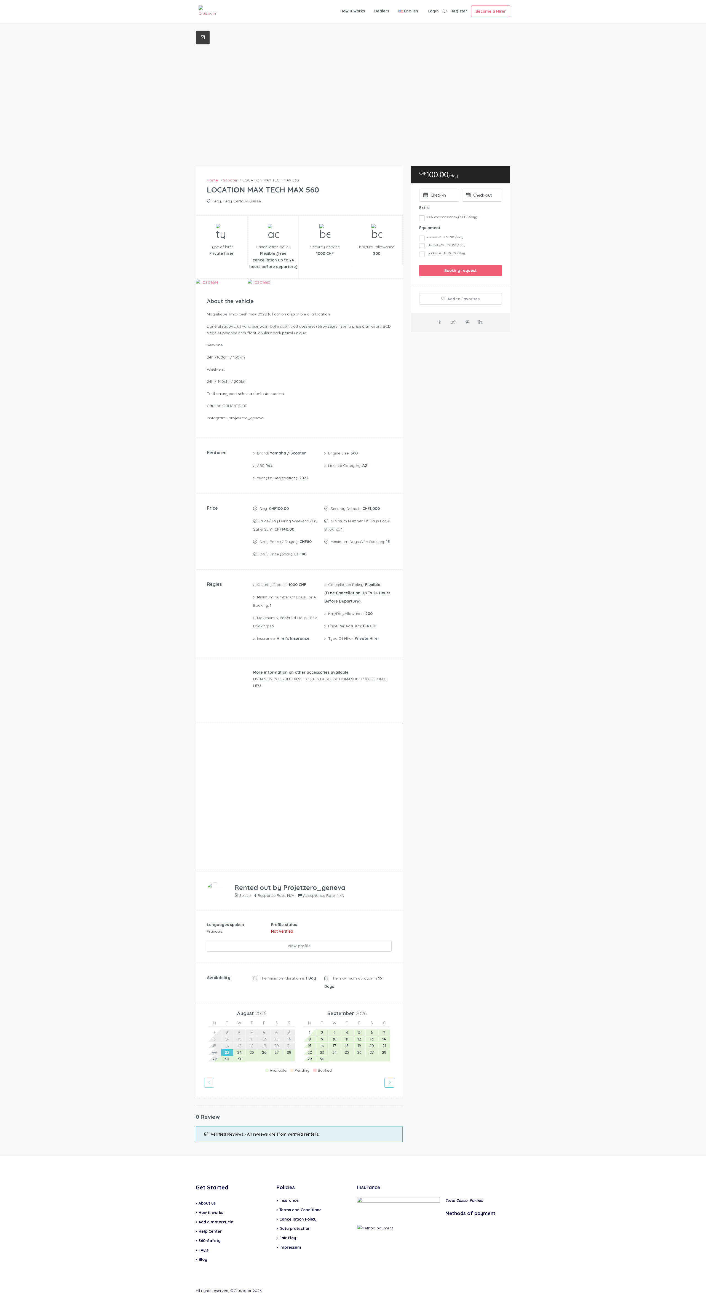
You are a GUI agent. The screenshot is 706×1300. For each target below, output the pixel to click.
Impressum (290, 1247)
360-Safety (210, 1240)
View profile (299, 945)
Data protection (295, 1228)
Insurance (289, 1200)
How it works (352, 11)
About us (207, 1203)
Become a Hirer (490, 11)
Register (458, 11)
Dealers (381, 11)
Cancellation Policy (298, 1219)
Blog (203, 1259)
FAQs (203, 1250)
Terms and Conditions (300, 1209)
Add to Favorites (463, 298)
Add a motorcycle (216, 1221)
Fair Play (287, 1237)
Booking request (460, 270)
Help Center (210, 1231)
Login (433, 11)
